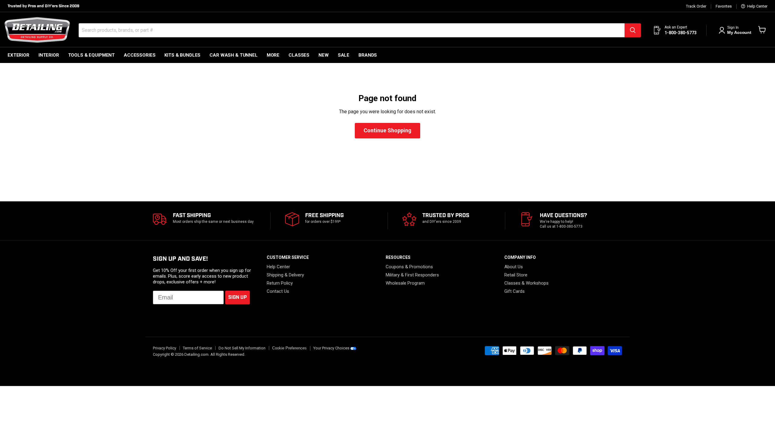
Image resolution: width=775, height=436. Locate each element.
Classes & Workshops (526, 283)
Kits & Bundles (182, 55)
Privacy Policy (164, 348)
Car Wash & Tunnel (233, 55)
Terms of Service (197, 348)
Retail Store (515, 275)
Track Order (696, 6)
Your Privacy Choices (331, 348)
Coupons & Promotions (409, 266)
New (323, 55)
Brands (367, 55)
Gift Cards (514, 291)
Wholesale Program (405, 283)
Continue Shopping (387, 130)
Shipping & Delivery (285, 275)
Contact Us (278, 291)
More (273, 55)
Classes (299, 55)
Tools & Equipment (91, 55)
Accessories (139, 55)
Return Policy (280, 283)
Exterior (18, 55)
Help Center (756, 6)
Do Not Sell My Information (242, 348)
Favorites (724, 6)
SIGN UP (237, 297)
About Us (513, 266)
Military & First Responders (412, 275)
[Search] (633, 30)
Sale (343, 55)
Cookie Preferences (289, 348)
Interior (48, 55)
